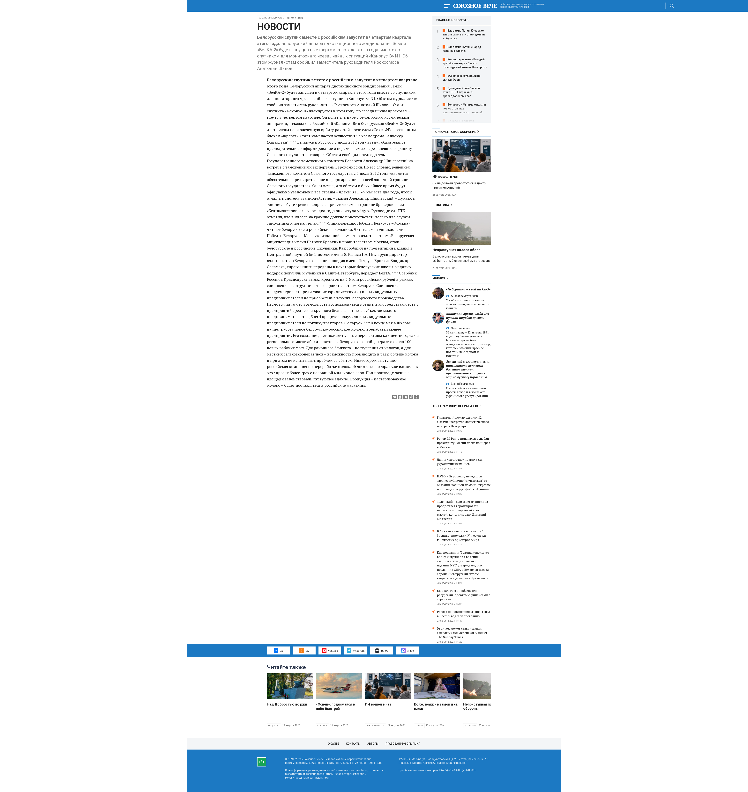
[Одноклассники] (400, 397)
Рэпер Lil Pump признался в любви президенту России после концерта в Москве (463, 442)
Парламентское (375, 725)
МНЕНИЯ (438, 278)
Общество (274, 725)
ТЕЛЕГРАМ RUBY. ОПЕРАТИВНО (455, 406)
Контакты (353, 743)
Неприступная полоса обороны (458, 250)
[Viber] (411, 397)
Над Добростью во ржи (287, 704)
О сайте (333, 743)
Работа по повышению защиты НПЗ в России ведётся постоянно (463, 613)
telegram (358, 650)
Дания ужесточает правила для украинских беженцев (460, 461)
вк (281, 650)
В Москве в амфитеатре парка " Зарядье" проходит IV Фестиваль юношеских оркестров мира (462, 535)
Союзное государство (271, 18)
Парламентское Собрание (454, 132)
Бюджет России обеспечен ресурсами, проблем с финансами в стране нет (463, 594)
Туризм (419, 725)
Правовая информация (402, 743)
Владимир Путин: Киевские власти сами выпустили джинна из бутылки (464, 34)
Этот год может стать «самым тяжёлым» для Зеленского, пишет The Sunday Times (462, 632)
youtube (333, 650)
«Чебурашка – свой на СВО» (468, 289)
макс (410, 650)
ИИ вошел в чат (445, 177)
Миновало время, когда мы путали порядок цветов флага (467, 317)
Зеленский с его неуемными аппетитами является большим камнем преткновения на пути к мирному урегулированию (468, 369)
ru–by (384, 650)
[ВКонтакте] (394, 397)
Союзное (322, 725)
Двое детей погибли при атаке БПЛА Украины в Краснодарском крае (461, 92)
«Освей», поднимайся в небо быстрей (335, 706)
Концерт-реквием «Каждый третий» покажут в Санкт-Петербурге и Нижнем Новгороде (465, 63)
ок (307, 650)
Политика (440, 205)
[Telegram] (405, 397)
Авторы (372, 743)
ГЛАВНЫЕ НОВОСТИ (451, 20)
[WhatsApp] (416, 397)
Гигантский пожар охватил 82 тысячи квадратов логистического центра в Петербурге (463, 421)
